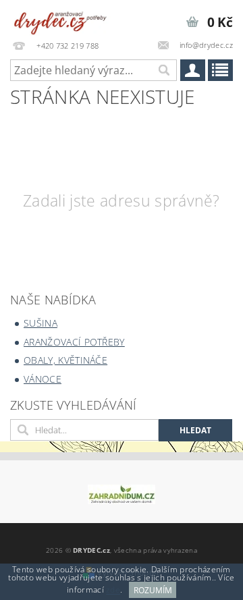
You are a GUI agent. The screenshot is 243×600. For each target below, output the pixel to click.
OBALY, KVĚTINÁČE (65, 360)
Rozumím (153, 590)
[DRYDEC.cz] (60, 17)
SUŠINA (40, 323)
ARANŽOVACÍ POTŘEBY (74, 341)
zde (113, 590)
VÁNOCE (42, 379)
